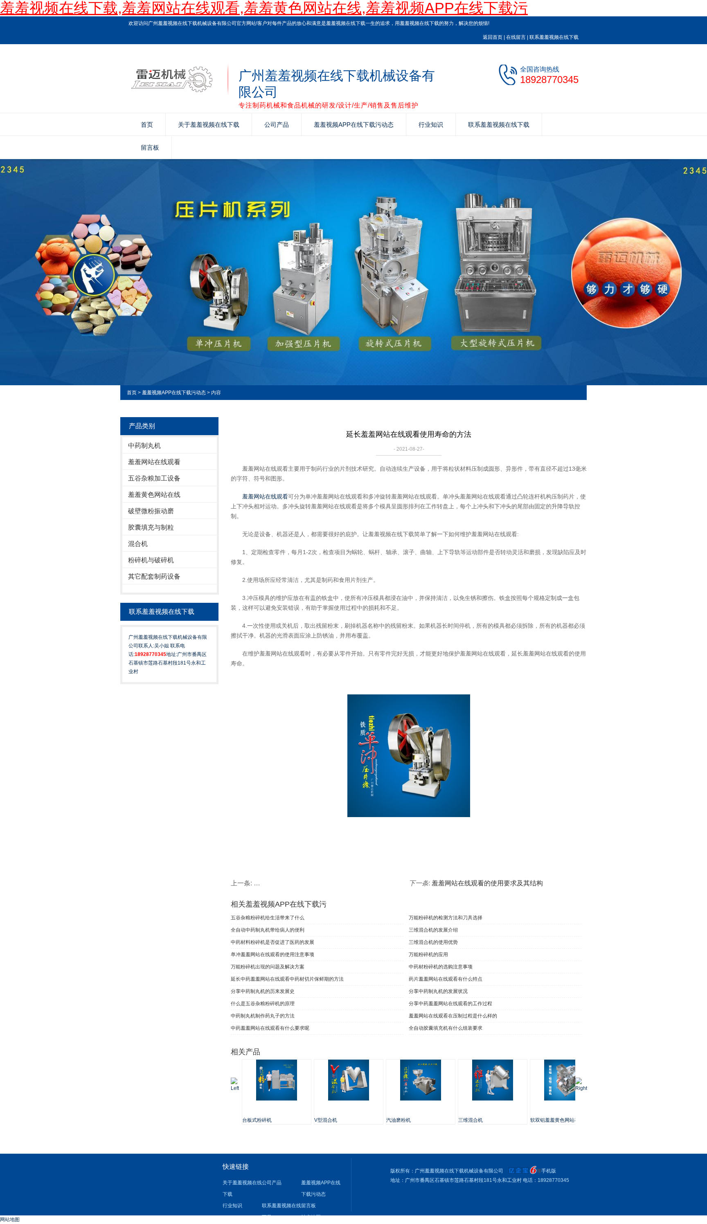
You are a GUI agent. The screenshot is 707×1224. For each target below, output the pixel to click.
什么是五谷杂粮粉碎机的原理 (263, 1003)
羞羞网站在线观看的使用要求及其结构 (487, 883)
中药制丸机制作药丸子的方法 (263, 1016)
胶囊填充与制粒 (151, 527)
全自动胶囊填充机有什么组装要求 (445, 1028)
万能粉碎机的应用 (428, 954)
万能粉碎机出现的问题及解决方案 (267, 967)
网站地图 (10, 1219)
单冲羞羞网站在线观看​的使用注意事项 (272, 954)
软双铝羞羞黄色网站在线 (557, 1120)
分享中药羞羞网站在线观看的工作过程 (450, 1003)
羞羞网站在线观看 (154, 461)
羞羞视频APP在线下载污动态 (354, 124)
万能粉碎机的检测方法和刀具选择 (445, 918)
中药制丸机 (144, 445)
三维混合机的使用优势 (433, 942)
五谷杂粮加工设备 (154, 478)
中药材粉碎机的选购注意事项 (441, 967)
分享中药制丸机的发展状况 (438, 991)
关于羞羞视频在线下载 (208, 124)
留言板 (150, 147)
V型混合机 (325, 1120)
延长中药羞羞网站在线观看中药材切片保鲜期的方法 (287, 979)
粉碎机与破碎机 (151, 560)
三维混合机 (470, 1120)
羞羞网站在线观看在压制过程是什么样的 (453, 1016)
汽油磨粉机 (398, 1120)
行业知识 (431, 124)
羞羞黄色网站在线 (154, 494)
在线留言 (516, 37)
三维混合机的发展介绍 (433, 930)
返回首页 (492, 37)
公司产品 (276, 124)
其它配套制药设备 (154, 576)
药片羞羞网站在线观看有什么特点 (445, 979)
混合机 (138, 543)
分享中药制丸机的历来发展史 (263, 991)
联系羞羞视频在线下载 (554, 37)
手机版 (548, 1171)
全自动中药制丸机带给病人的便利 (267, 930)
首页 (147, 124)
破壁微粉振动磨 (151, 511)
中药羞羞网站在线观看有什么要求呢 (270, 1028)
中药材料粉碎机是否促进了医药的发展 (272, 942)
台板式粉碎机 (257, 1120)
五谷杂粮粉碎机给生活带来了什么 (267, 918)
